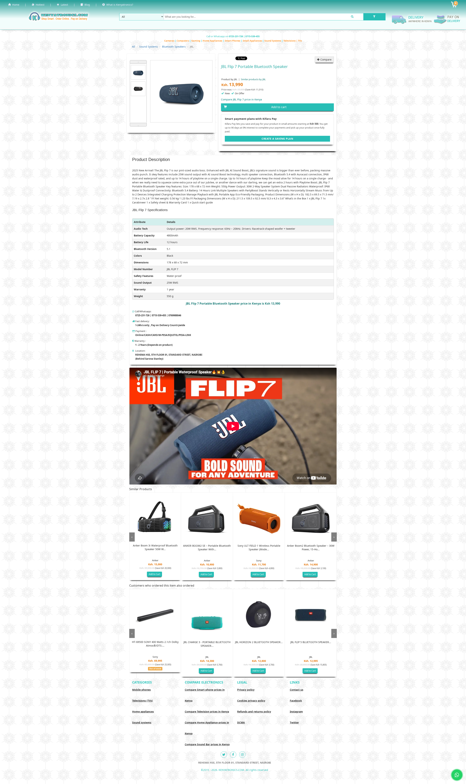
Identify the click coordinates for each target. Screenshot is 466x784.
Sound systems (141, 722)
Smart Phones (233, 40)
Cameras (169, 40)
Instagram (296, 711)
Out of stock (155, 668)
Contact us (296, 689)
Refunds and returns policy (254, 711)
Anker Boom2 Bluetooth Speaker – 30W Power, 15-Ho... (310, 547)
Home (15, 4)
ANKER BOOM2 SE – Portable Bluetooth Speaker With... (207, 547)
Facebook (296, 700)
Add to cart (279, 107)
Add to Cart (154, 574)
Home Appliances (213, 40)
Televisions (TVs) (142, 700)
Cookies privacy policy (251, 700)
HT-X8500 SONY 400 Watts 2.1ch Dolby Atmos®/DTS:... (155, 643)
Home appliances (143, 711)
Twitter (294, 722)
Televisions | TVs (292, 40)
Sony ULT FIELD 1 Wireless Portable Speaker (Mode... (259, 547)
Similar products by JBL (253, 79)
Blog (86, 4)
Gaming (196, 40)
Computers (183, 40)
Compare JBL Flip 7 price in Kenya (241, 99)
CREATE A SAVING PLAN (277, 138)
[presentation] (132, 537)
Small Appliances (252, 40)
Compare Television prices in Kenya (207, 711)
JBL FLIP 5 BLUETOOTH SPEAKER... (310, 642)
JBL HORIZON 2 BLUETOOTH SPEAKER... (259, 642)
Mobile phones (141, 689)
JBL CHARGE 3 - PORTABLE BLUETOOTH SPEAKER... (206, 643)
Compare (325, 59)
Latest (63, 4)
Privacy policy (245, 689)
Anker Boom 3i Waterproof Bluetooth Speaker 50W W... (155, 547)
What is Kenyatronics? (119, 4)
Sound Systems (273, 40)
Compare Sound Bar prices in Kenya (207, 744)
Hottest (39, 4)
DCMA (241, 722)
